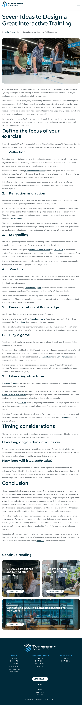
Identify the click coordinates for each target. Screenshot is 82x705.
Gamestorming (63, 357)
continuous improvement (39, 250)
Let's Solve (39, 679)
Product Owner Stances (35, 171)
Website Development (32, 702)
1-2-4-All (22, 403)
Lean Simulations (46, 357)
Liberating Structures (10, 383)
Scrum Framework (37, 319)
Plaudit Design (50, 702)
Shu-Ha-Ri (58, 250)
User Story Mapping (33, 288)
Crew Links (66, 655)
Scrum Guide (20, 322)
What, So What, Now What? (14, 395)
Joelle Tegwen (10, 32)
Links (14, 655)
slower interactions (69, 418)
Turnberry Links (40, 655)
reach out (40, 541)
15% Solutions (16, 219)
